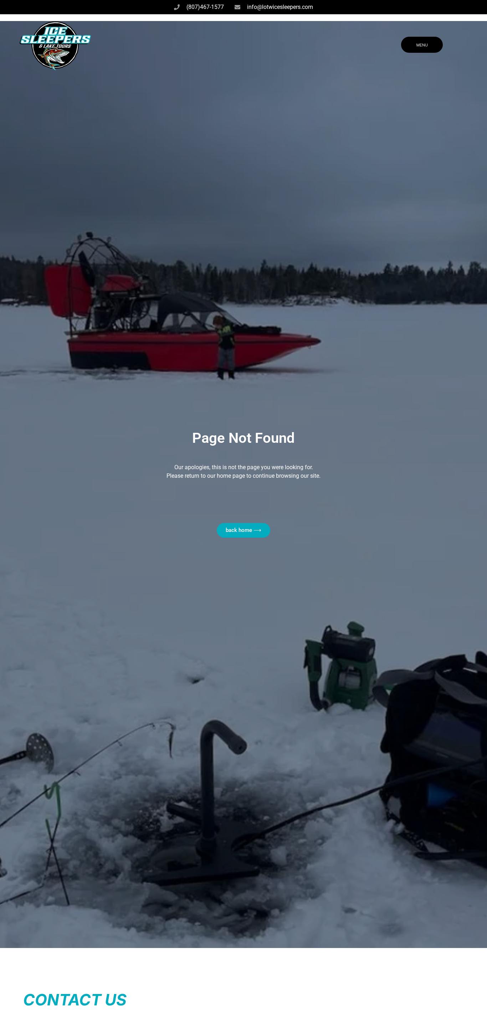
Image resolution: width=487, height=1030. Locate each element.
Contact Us (75, 999)
